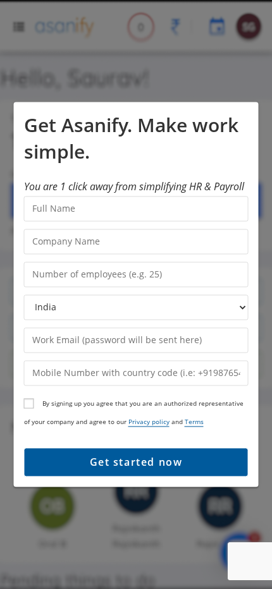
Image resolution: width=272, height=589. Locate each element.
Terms (194, 421)
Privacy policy (149, 421)
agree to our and (146, 421)
